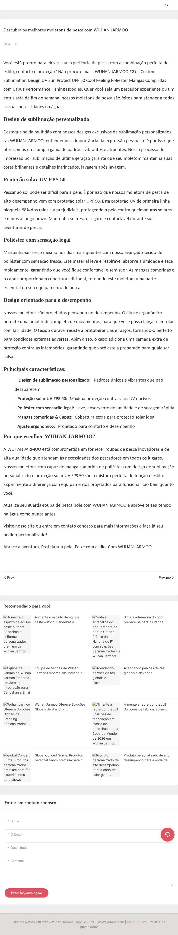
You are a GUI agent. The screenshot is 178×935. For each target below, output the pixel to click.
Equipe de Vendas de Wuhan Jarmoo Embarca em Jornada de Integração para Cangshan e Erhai (59, 670)
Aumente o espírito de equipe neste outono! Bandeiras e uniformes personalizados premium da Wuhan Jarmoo (57, 619)
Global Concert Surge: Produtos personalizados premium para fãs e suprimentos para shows (60, 757)
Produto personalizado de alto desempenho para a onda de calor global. (146, 757)
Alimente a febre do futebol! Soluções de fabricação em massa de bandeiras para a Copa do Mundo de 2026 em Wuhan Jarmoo (149, 707)
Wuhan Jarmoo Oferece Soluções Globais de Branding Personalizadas (60, 707)
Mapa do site (137, 922)
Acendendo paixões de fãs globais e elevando (144, 670)
